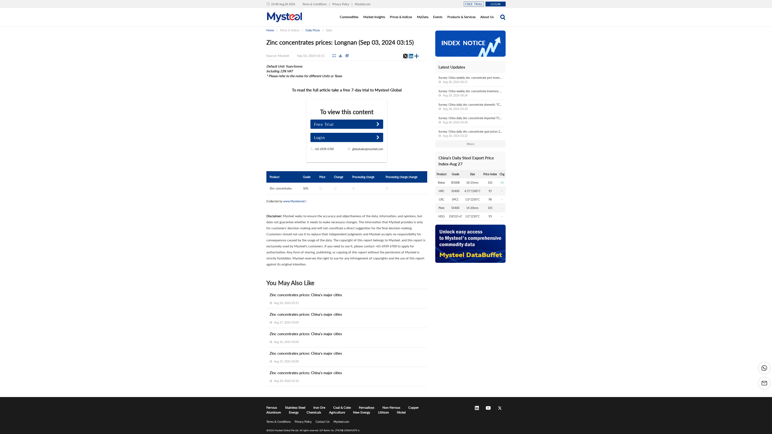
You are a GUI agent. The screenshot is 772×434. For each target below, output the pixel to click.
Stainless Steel (295, 407)
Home (270, 30)
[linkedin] (411, 56)
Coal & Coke (342, 407)
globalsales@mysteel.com (367, 149)
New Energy (361, 412)
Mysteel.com (363, 4)
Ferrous (271, 407)
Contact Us (323, 421)
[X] (405, 56)
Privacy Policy (341, 4)
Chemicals (314, 412)
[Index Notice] (470, 44)
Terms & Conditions (314, 4)
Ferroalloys (366, 407)
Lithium (383, 412)
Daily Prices (313, 30)
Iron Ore (319, 407)
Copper (413, 407)
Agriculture (337, 412)
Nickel (401, 412)
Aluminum (273, 412)
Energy (294, 412)
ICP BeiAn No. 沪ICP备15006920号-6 (339, 430)
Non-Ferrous (391, 407)
